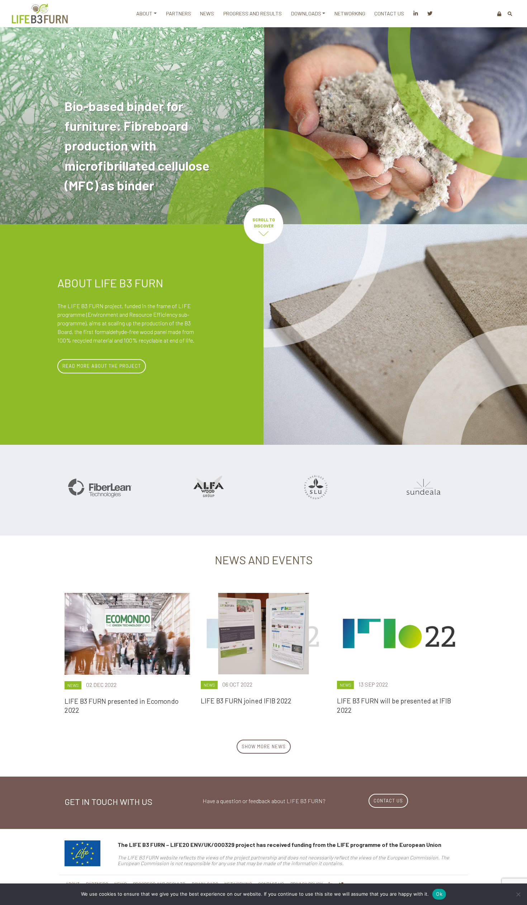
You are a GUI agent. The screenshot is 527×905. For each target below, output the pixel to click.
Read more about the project (101, 366)
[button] (510, 14)
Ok (439, 894)
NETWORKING (349, 13)
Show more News (264, 746)
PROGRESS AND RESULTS (252, 13)
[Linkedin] (415, 13)
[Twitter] (429, 13)
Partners (178, 13)
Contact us (389, 13)
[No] (518, 894)
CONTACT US (388, 800)
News (207, 13)
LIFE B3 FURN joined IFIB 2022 (246, 701)
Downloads (306, 13)
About (144, 13)
